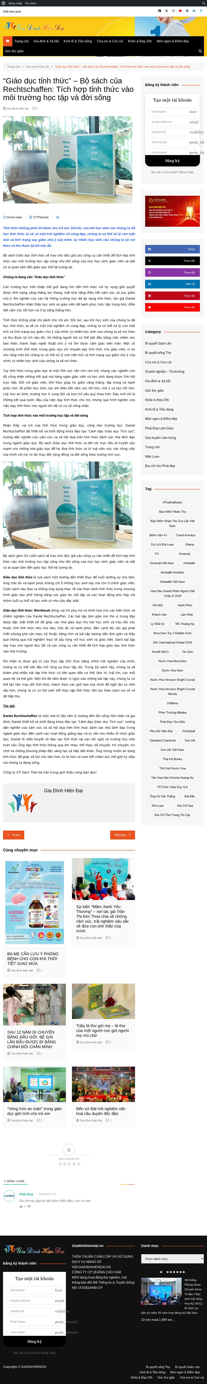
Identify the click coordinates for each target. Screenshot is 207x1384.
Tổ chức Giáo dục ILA (172, 787)
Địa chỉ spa (185, 805)
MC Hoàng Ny (184, 624)
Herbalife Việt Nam (172, 581)
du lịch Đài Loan (162, 544)
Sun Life (190, 740)
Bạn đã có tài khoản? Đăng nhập (172, 172)
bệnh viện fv (158, 535)
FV (157, 553)
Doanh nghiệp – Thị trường (164, 371)
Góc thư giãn (14, 51)
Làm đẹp (187, 614)
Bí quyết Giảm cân (158, 343)
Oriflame (172, 703)
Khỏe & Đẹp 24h (140, 41)
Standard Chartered (162, 740)
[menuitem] (3, 3)
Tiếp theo (120, 835)
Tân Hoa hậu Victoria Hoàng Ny (172, 777)
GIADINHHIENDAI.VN (94, 1267)
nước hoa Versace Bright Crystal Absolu (172, 691)
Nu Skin (188, 651)
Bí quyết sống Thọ (158, 352)
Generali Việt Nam (162, 563)
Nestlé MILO (160, 651)
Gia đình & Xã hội (46, 41)
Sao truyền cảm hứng (160, 437)
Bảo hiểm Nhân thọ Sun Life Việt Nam (172, 523)
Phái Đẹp (26, 1194)
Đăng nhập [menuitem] (15, 3)
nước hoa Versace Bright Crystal (172, 679)
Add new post (12, 11)
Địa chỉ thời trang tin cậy (172, 815)
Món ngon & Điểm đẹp (173, 41)
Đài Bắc (190, 796)
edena (190, 544)
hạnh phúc (185, 605)
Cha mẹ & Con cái (110, 41)
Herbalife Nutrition (172, 572)
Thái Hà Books (172, 759)
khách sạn (159, 614)
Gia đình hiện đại (18, 108)
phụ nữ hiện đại (161, 731)
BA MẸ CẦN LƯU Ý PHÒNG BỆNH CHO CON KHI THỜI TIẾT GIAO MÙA (33, 959)
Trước (16, 835)
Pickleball (188, 731)
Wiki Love (152, 456)
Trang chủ (21, 41)
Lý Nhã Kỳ (158, 624)
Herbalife (189, 563)
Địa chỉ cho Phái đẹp (160, 466)
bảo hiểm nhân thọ (172, 511)
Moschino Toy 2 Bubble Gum (172, 633)
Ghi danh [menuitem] (30, 3)
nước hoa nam (172, 670)
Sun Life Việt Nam (172, 749)
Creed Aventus (185, 535)
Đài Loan (158, 805)
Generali (184, 553)
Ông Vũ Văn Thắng (162, 796)
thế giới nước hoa (172, 768)
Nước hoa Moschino (172, 661)
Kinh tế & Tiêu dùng (78, 41)
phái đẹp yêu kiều (172, 721)
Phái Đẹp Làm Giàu (159, 428)
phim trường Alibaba (172, 712)
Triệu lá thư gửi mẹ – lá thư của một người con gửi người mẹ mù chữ (102, 1030)
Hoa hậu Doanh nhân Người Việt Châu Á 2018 (172, 593)
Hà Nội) (158, 605)
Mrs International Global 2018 (172, 642)
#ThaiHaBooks (172, 502)
